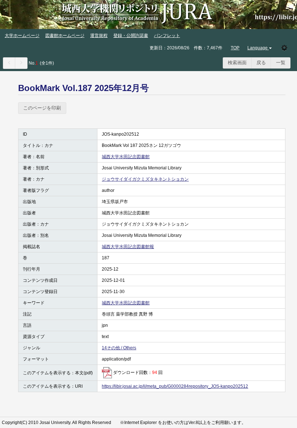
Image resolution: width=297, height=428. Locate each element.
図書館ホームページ (64, 35)
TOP (235, 47)
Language (257, 47)
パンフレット (167, 35)
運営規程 (99, 35)
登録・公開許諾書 (130, 35)
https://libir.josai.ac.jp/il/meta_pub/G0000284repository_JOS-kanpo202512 (175, 386)
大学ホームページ (22, 35)
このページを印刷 (42, 108)
